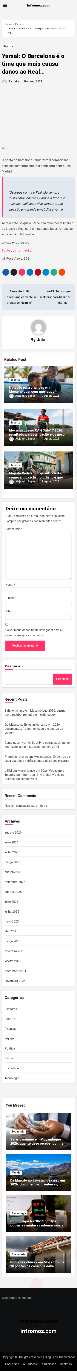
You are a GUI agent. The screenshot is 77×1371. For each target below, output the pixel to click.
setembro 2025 (15, 882)
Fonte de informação (16, 250)
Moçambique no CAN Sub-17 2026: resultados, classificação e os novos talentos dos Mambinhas (38, 434)
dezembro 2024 (15, 971)
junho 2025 (12, 911)
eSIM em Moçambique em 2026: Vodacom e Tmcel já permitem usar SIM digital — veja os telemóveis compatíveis (35, 775)
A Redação (30, 1364)
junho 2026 (12, 852)
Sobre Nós (12, 1364)
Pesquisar (14, 666)
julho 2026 (12, 842)
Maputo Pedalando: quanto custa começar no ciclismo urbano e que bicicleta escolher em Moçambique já (38, 477)
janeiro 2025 (13, 961)
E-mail (10, 598)
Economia (11, 1009)
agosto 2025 (13, 892)
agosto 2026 (13, 832)
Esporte (8, 46)
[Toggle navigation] (5, 5)
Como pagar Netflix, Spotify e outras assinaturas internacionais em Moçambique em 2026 (36, 1225)
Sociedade (12, 1068)
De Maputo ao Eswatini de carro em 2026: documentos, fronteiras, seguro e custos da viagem (34, 729)
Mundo (9, 1038)
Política (10, 1048)
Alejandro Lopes (25, 395)
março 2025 (13, 941)
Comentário (13, 529)
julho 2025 (12, 901)
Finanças (11, 1028)
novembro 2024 (15, 981)
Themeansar (67, 1357)
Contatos (66, 1364)
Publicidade (48, 1364)
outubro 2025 (13, 872)
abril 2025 (11, 931)
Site (8, 611)
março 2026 (13, 862)
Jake (16, 81)
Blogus (49, 1357)
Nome (10, 584)
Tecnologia (12, 1078)
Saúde (9, 1058)
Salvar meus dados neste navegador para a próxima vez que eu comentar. (33, 632)
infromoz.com (38, 1331)
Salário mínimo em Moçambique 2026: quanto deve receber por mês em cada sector (37, 1143)
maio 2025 (12, 921)
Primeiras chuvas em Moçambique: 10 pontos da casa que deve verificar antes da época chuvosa (37, 1266)
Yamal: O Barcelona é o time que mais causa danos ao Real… (33, 63)
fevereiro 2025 (15, 951)
